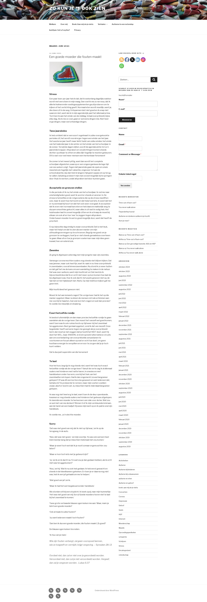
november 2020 (125, 379)
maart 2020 (123, 415)
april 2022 (122, 307)
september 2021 (125, 334)
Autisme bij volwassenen (129, 474)
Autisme (122, 465)
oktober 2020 (124, 384)
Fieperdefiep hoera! (126, 212)
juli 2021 (122, 343)
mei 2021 (122, 352)
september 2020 (125, 388)
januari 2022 (123, 321)
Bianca (121, 235)
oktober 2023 (124, 271)
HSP (120, 514)
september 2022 (125, 285)
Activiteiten (123, 461)
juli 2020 (122, 397)
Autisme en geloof (126, 483)
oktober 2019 (124, 437)
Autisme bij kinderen (127, 470)
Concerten (123, 492)
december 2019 (125, 428)
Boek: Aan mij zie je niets (82, 24)
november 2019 (125, 433)
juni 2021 (122, 348)
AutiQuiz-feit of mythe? (59, 30)
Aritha (121, 239)
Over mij (64, 24)
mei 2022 (122, 303)
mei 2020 (122, 406)
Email (122, 144)
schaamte (123, 537)
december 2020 (125, 375)
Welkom (52, 24)
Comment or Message (130, 154)
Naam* (122, 100)
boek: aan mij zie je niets (128, 488)
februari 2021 (124, 366)
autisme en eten (125, 479)
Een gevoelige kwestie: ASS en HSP (141, 244)
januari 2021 (123, 370)
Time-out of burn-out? (127, 203)
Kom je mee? (124, 221)
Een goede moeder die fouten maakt (75, 57)
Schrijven (122, 541)
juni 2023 (122, 280)
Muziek (121, 528)
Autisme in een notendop (122, 24)
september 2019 (125, 442)
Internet (122, 519)
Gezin (121, 510)
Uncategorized (124, 550)
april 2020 (123, 411)
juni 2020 (122, 402)
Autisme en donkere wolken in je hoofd (134, 216)
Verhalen (102, 24)
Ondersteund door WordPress (107, 590)
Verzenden (125, 186)
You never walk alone (127, 207)
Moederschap (124, 523)
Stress (121, 546)
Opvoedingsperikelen (127, 532)
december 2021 (125, 325)
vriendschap (123, 555)
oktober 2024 (124, 267)
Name (121, 134)
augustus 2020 (125, 393)
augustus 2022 (125, 289)
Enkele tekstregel (127, 174)
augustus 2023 (125, 276)
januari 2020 (124, 424)
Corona (122, 497)
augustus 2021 (124, 339)
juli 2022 (122, 294)
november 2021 (125, 330)
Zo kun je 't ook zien (77, 8)
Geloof (121, 505)
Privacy (77, 30)
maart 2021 (123, 361)
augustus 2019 (125, 446)
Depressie (123, 501)
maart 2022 (123, 312)
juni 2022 (122, 298)
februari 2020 (124, 419)
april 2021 (122, 357)
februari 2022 (124, 316)
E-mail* (122, 109)
